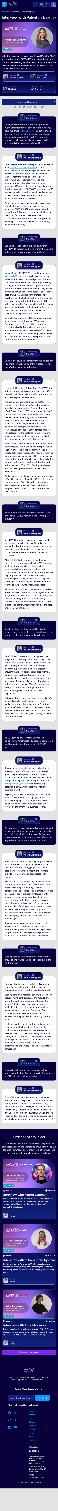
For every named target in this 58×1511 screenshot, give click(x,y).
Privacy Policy (34, 1440)
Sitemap (32, 1422)
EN (41, 4)
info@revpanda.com (36, 1477)
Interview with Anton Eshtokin (25, 1194)
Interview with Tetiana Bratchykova (29, 1260)
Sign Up (44, 1397)
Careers (32, 1429)
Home (31, 1411)
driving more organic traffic (18, 783)
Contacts (32, 1425)
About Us (32, 1415)
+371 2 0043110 (35, 1475)
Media (31, 1433)
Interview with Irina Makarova (24, 1325)
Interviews (15, 12)
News (31, 1436)
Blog (30, 1418)
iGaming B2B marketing (16, 276)
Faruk (12, 1216)
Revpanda (5, 12)
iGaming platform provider (23, 167)
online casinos (28, 130)
